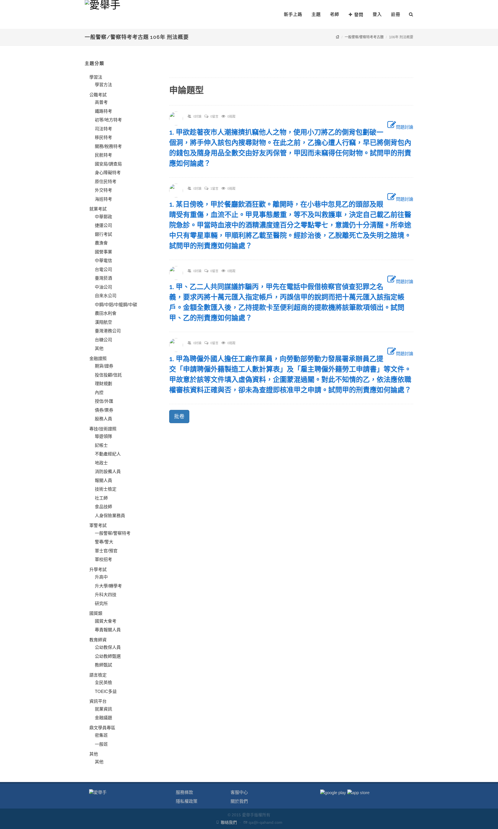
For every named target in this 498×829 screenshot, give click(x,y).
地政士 (101, 462)
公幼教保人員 (108, 647)
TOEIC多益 (106, 691)
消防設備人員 (108, 471)
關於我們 (239, 801)
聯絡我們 (229, 822)
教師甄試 (103, 664)
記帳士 (101, 445)
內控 (99, 392)
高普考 (101, 102)
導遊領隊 (103, 436)
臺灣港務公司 (108, 330)
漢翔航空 (103, 322)
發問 (358, 14)
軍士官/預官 (106, 550)
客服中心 (239, 792)
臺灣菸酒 (103, 278)
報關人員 (103, 480)
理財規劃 (103, 383)
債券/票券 (104, 410)
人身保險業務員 (110, 515)
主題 (316, 14)
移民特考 (103, 137)
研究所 (101, 603)
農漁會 (101, 242)
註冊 (395, 14)
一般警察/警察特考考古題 (364, 37)
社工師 (101, 497)
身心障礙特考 (108, 172)
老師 (334, 14)
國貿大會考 (105, 621)
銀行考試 (103, 234)
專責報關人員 (108, 629)
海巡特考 (103, 199)
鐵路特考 (103, 111)
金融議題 (103, 717)
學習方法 (103, 84)
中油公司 (103, 287)
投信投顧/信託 (108, 374)
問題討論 (404, 127)
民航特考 (103, 154)
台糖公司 (103, 339)
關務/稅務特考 (108, 146)
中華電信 (103, 260)
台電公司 (103, 269)
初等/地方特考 (108, 119)
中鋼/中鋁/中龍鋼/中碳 (116, 304)
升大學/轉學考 (108, 585)
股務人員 (103, 418)
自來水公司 (105, 295)
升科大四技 (105, 594)
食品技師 (103, 506)
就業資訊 (103, 708)
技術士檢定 (105, 489)
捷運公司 (103, 225)
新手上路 (293, 14)
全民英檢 (103, 682)
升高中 (101, 576)
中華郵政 (103, 216)
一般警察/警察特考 (113, 533)
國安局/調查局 (108, 163)
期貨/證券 (104, 365)
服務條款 (184, 792)
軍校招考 (103, 559)
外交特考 (103, 190)
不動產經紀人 (108, 453)
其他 (99, 348)
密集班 (101, 735)
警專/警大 (104, 541)
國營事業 (103, 251)
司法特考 (103, 128)
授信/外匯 (104, 401)
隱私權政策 (186, 801)
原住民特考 (105, 181)
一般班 (101, 744)
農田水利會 (105, 313)
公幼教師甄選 (108, 656)
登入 (377, 14)
